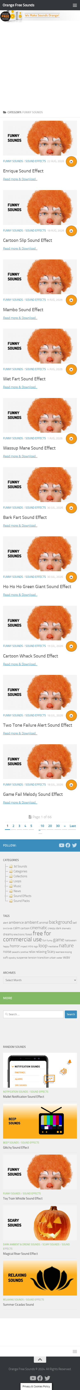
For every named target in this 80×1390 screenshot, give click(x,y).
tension (32, 957)
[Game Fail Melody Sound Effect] (40, 761)
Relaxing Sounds (13, 1299)
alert (5, 922)
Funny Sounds (13, 161)
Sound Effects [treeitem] (22, 896)
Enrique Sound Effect (23, 171)
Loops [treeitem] (17, 881)
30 (58, 826)
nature (66, 945)
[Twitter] (74, 845)
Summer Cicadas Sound (18, 1304)
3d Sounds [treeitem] (20, 866)
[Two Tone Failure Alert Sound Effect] (40, 692)
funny (50, 940)
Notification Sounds (15, 1091)
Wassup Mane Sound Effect (29, 448)
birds (10, 928)
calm (16, 928)
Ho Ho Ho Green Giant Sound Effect (37, 586)
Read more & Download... (20, 179)
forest (28, 934)
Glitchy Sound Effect (16, 1147)
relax (32, 952)
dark (58, 928)
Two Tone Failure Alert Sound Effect (37, 725)
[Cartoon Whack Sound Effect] (40, 623)
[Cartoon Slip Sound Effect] (40, 207)
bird (5, 928)
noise (7, 952)
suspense (22, 957)
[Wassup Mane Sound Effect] (40, 415)
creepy (51, 928)
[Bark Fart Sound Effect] (40, 484)
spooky (12, 957)
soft (5, 957)
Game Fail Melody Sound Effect (33, 794)
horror (15, 946)
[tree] (40, 883)
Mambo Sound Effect (23, 309)
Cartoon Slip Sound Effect (27, 240)
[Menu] (75, 5)
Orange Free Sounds (18, 5)
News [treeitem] (17, 891)
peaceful (16, 952)
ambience (16, 922)
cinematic (38, 927)
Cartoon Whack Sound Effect (30, 656)
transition (43, 957)
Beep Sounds (11, 1142)
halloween (71, 940)
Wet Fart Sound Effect (24, 379)
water (59, 957)
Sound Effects (35, 161)
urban (52, 957)
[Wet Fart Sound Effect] (40, 346)
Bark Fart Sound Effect (25, 517)
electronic (19, 934)
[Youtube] (61, 845)
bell (75, 922)
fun (44, 940)
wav (66, 957)
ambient (31, 922)
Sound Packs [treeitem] (22, 901)
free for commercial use (27, 936)
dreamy (8, 934)
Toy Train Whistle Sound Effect (22, 1198)
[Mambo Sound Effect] (40, 276)
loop (43, 945)
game (58, 940)
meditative (53, 946)
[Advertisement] (40, 65)
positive (24, 952)
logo (36, 946)
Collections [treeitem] (20, 876)
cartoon (25, 928)
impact (23, 946)
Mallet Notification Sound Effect (23, 1097)
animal (43, 922)
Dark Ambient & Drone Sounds (21, 1244)
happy (6, 946)
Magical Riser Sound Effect (20, 1254)
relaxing (41, 952)
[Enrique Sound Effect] (40, 138)
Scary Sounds (50, 1244)
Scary (51, 952)
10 (42, 826)
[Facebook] (67, 845)
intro (30, 946)
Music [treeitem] (17, 886)
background (60, 922)
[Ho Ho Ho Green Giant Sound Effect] (40, 553)
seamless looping (64, 952)
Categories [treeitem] (20, 871)
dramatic (66, 928)
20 (50, 826)
